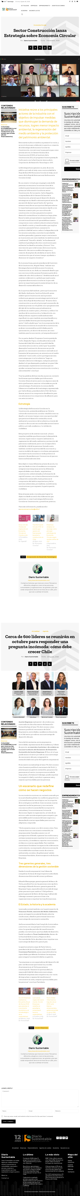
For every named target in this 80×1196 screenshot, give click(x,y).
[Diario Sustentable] (38, 569)
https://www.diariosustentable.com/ (39, 580)
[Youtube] (77, 1)
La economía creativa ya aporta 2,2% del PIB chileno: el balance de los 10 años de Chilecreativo (67, 198)
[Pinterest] (40, 48)
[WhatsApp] (45, 48)
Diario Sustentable (30, 40)
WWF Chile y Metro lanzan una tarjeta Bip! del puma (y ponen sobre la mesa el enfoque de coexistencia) (54, 1160)
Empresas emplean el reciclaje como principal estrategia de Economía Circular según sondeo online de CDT (52, 533)
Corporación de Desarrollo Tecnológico (41, 557)
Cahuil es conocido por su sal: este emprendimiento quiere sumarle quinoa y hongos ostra (68, 187)
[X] (75, 1)
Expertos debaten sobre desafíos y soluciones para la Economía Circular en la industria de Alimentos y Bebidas (20, 609)
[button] (22, 14)
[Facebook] (70, 1)
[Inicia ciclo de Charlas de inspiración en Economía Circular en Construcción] (25, 518)
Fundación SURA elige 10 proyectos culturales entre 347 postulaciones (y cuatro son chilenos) (32, 1160)
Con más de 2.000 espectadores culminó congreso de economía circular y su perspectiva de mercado (60, 608)
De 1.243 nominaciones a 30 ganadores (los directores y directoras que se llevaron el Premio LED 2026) (54, 1176)
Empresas (4, 124)
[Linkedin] (50, 48)
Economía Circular (40, 25)
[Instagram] (72, 1)
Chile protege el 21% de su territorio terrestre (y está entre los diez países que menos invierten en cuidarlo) (54, 1168)
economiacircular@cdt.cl (30, 509)
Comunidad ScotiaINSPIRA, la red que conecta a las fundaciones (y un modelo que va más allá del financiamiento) (8, 131)
